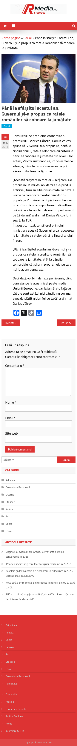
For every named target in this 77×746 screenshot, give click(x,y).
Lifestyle (10, 502)
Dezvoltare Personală (18, 487)
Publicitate (11, 683)
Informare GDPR (15, 731)
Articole (10, 702)
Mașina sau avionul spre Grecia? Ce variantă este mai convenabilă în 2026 (35, 554)
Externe (10, 494)
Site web (11, 433)
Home (9, 723)
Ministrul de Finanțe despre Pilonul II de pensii (13, 323)
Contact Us (11, 694)
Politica (9, 509)
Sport (9, 524)
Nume (10, 402)
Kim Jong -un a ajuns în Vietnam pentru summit (68, 323)
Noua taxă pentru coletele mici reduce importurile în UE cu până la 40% (40, 585)
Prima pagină (10, 37)
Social (28, 37)
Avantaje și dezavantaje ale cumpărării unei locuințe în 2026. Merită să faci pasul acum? (39, 573)
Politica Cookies (14, 716)
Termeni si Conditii (16, 709)
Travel (9, 531)
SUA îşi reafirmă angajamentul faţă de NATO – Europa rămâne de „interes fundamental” (40, 596)
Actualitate (11, 480)
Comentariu (14, 365)
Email (10, 417)
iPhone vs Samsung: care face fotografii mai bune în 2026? (38, 564)
